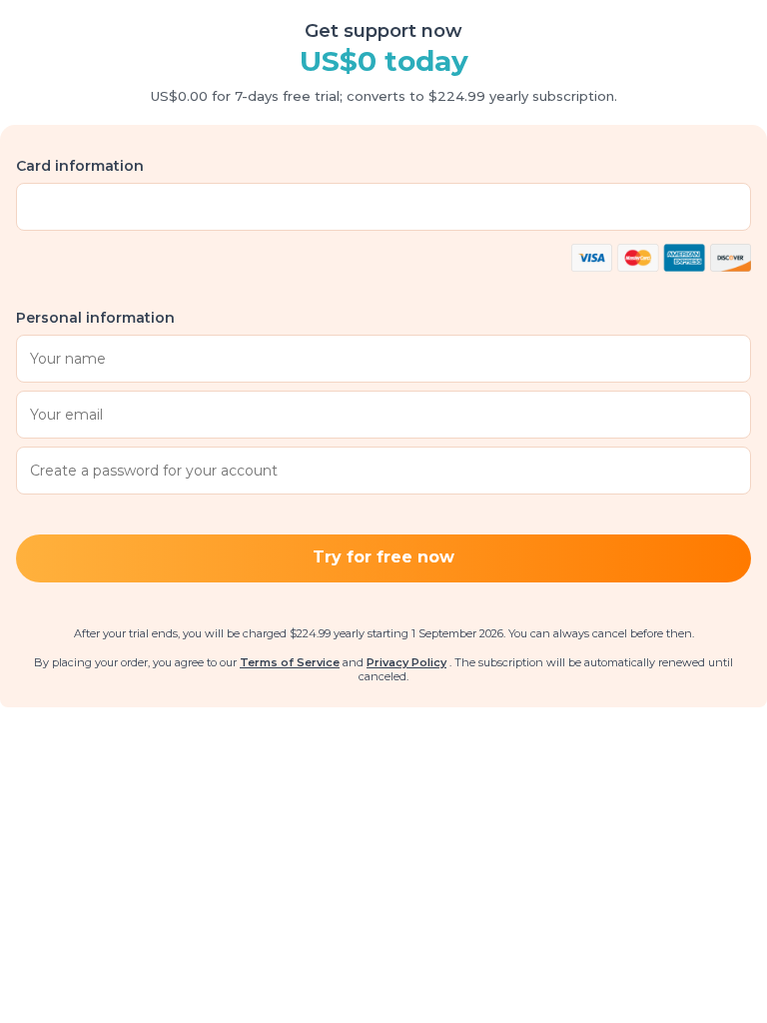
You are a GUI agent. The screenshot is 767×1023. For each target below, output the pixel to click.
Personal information (95, 318)
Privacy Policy (406, 662)
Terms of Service (290, 662)
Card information (80, 166)
